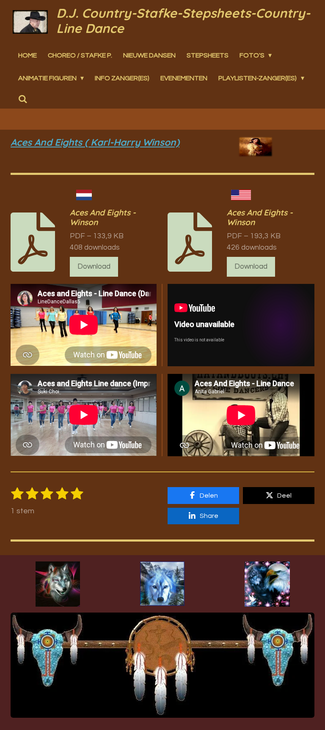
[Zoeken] (23, 99)
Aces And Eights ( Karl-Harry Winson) (95, 142)
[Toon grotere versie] (58, 583)
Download (93, 266)
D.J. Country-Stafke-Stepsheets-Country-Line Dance (183, 20)
